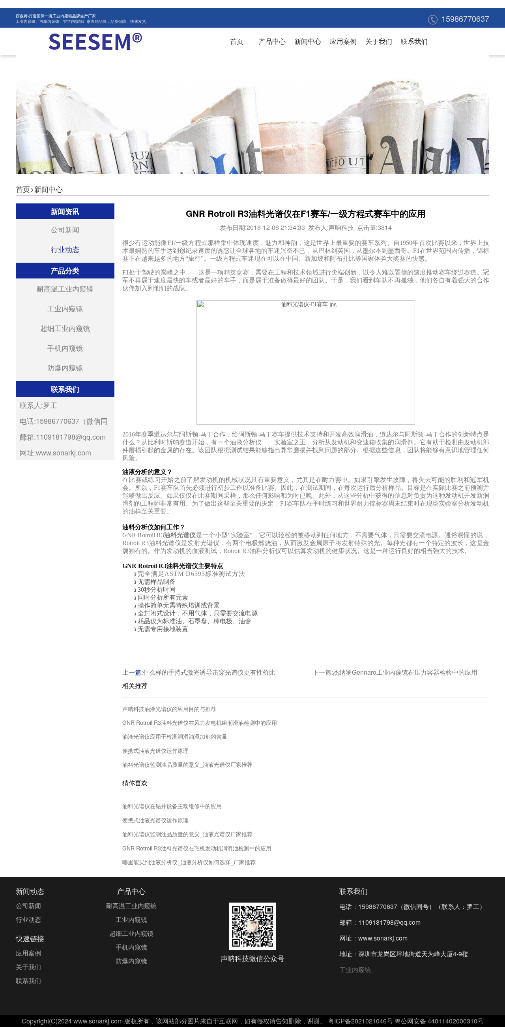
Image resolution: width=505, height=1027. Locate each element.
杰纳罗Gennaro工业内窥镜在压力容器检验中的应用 (405, 672)
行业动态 (65, 249)
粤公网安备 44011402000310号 (439, 1020)
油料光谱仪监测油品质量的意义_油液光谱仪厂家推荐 (187, 764)
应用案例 (343, 41)
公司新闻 (65, 229)
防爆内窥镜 (65, 367)
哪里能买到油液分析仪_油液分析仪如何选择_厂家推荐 (189, 862)
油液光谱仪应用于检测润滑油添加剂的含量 (174, 736)
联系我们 (414, 41)
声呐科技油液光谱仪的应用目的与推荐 (169, 709)
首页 (236, 41)
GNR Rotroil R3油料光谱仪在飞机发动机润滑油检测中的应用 (196, 848)
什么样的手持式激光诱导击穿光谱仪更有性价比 (209, 672)
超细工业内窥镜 (65, 328)
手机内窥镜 (65, 347)
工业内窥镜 (26, 21)
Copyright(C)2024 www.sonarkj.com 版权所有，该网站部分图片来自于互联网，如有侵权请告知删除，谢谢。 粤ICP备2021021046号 (207, 1020)
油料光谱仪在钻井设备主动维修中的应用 (172, 806)
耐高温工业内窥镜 (65, 288)
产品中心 (272, 41)
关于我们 (378, 41)
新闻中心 (307, 41)
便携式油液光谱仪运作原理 (155, 751)
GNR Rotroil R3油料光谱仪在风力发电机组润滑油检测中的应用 (199, 723)
